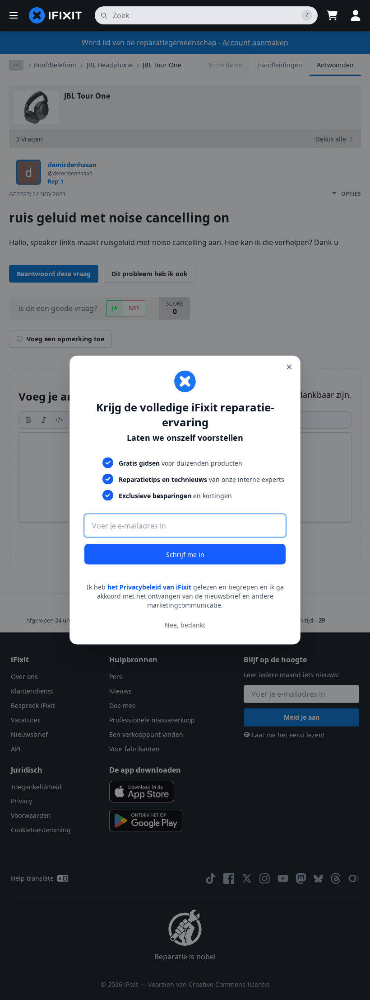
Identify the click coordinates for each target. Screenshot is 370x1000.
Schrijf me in (185, 554)
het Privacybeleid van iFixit (149, 587)
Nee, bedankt (185, 624)
